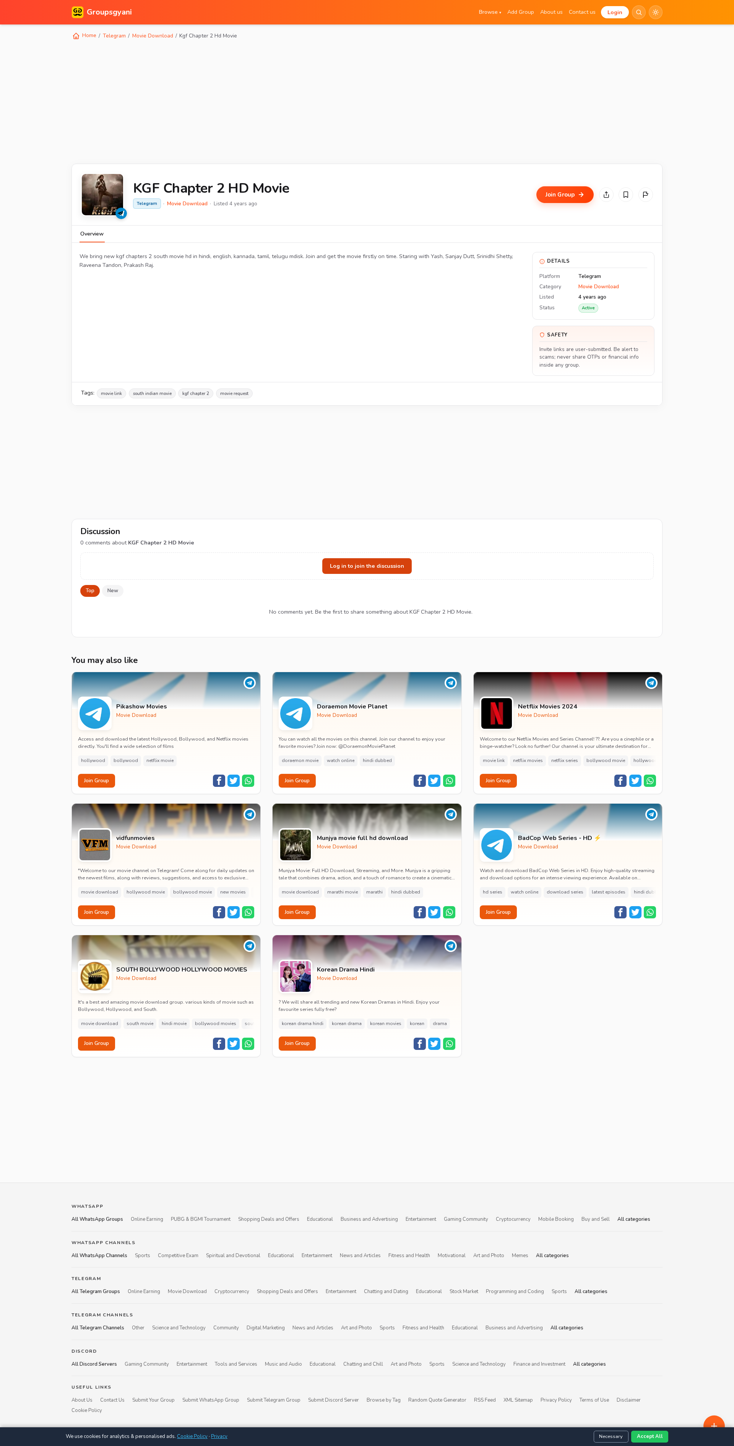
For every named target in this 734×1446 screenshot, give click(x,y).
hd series (492, 892)
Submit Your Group (153, 1400)
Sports (142, 1255)
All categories (633, 1219)
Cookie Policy (86, 1410)
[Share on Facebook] (219, 781)
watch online (340, 760)
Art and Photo (488, 1255)
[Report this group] (645, 194)
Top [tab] (90, 590)
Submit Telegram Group (273, 1400)
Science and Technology (179, 1327)
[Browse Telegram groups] (121, 213)
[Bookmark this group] (626, 194)
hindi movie (174, 1023)
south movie (140, 1023)
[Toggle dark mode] (656, 12)
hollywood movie (146, 892)
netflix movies (528, 760)
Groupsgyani (109, 12)
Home (88, 35)
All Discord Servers (94, 1364)
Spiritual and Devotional (233, 1255)
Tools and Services (236, 1364)
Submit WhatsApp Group (210, 1400)
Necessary (611, 1436)
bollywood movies (215, 1023)
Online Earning (147, 1219)
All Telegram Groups (95, 1291)
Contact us (582, 12)
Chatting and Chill (363, 1364)
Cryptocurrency (513, 1219)
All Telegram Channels (97, 1327)
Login (614, 12)
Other (138, 1327)
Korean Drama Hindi (346, 970)
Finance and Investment (539, 1364)
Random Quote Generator (437, 1400)
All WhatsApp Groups (97, 1219)
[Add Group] (714, 1426)
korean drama (347, 1023)
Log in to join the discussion (367, 566)
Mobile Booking (556, 1219)
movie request (234, 393)
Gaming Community (466, 1219)
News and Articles (360, 1255)
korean (417, 1023)
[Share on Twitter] (233, 781)
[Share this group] (606, 194)
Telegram (114, 35)
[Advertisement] (300, 100)
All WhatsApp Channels (99, 1255)
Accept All (650, 1436)
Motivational (452, 1255)
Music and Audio (283, 1364)
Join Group (96, 780)
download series (565, 892)
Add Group (520, 12)
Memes (520, 1255)
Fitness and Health (409, 1255)
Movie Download (152, 35)
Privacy (219, 1436)
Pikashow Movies (141, 707)
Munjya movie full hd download (362, 838)
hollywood (93, 760)
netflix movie (160, 760)
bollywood (126, 760)
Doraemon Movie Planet (352, 707)
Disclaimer (629, 1400)
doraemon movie (300, 760)
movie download (99, 892)
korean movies (385, 1023)
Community (226, 1327)
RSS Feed (485, 1400)
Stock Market (464, 1291)
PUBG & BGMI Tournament (201, 1219)
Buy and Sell (595, 1219)
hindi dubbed (377, 760)
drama (440, 1023)
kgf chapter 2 (195, 393)
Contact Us (112, 1400)
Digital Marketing (266, 1327)
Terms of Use (594, 1400)
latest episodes (608, 892)
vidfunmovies (135, 838)
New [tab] (112, 590)
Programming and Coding (515, 1291)
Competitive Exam (178, 1255)
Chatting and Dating (386, 1291)
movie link (111, 393)
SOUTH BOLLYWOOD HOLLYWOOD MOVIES (181, 970)
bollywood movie (605, 760)
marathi (374, 892)
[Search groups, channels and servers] (639, 12)
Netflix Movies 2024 (547, 707)
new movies (233, 892)
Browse (490, 12)
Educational (320, 1219)
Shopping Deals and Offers (268, 1219)
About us (551, 12)
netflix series (564, 760)
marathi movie (342, 892)
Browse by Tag (384, 1400)
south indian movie (152, 393)
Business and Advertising (369, 1219)
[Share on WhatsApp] (248, 781)
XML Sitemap (518, 1400)
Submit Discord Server (333, 1400)
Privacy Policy (556, 1400)
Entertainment (421, 1219)
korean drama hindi (302, 1023)
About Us (82, 1400)
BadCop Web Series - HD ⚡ (559, 838)
